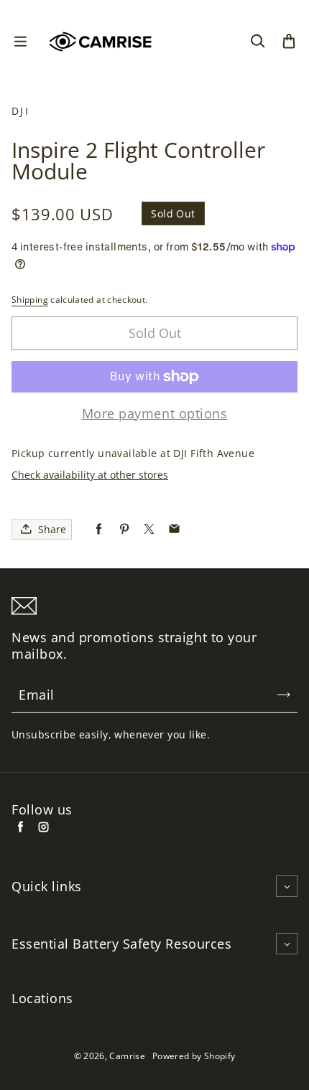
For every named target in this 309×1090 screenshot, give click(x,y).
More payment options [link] (155, 413)
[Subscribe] (283, 695)
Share (52, 529)
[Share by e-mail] (174, 529)
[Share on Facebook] (99, 529)
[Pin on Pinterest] (124, 529)
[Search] (257, 41)
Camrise (127, 1056)
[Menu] (20, 41)
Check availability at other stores (89, 474)
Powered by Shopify (193, 1056)
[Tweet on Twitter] (149, 529)
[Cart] (289, 41)
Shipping (29, 299)
